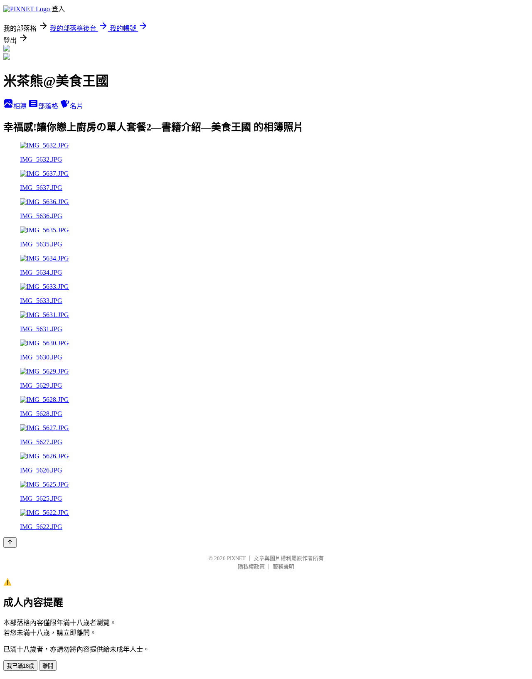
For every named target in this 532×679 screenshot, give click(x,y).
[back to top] (10, 542)
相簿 (20, 106)
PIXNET (236, 558)
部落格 (49, 106)
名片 (76, 106)
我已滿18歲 (20, 666)
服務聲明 (283, 566)
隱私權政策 (251, 566)
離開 (47, 666)
